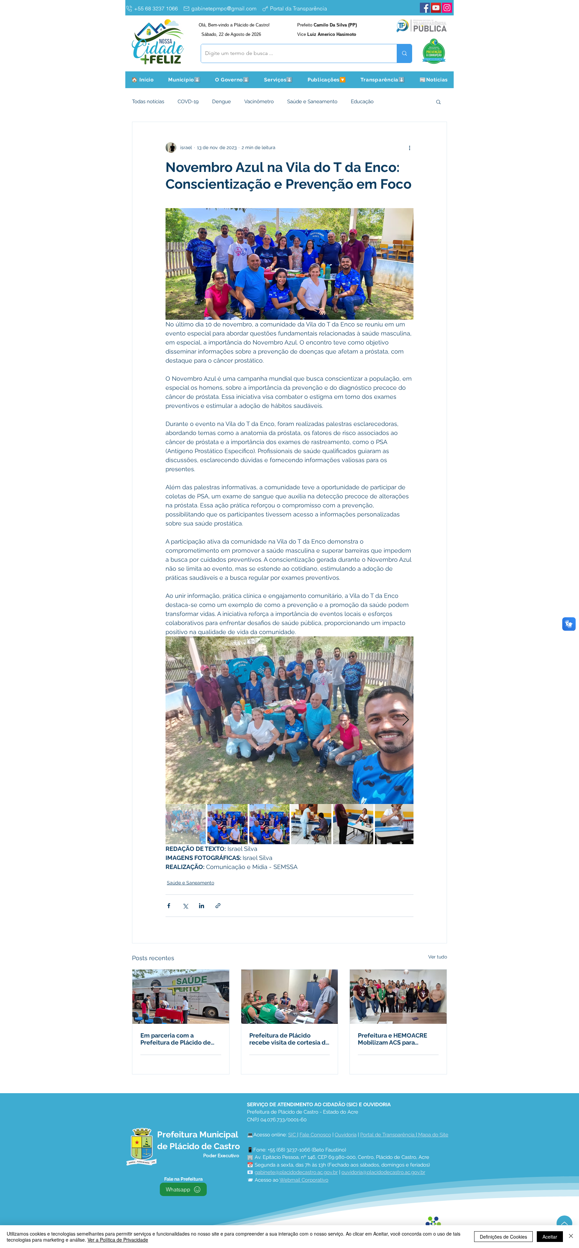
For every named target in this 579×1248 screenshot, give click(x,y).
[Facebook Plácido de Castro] (425, 8)
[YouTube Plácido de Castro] (436, 8)
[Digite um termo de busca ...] (404, 53)
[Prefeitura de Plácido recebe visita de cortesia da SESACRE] (289, 997)
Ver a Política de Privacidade (117, 1239)
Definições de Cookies (503, 1236)
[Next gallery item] (405, 720)
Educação (362, 102)
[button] (185, 79)
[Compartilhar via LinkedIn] (201, 905)
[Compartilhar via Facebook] (169, 905)
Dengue (221, 102)
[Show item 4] (311, 824)
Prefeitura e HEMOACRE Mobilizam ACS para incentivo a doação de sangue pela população (392, 1039)
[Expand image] (289, 720)
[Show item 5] (353, 824)
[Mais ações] (409, 147)
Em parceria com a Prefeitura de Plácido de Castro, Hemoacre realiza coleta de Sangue (176, 1039)
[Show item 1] (186, 824)
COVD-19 (188, 102)
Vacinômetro (259, 102)
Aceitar (549, 1236)
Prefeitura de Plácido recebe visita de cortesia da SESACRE (289, 1039)
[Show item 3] (269, 824)
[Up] (564, 1223)
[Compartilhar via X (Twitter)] (185, 905)
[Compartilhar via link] (218, 905)
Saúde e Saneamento (312, 102)
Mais (392, 102)
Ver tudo (437, 956)
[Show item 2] (227, 824)
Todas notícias (148, 102)
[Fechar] (571, 1237)
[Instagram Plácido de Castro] (447, 8)
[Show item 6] (395, 824)
